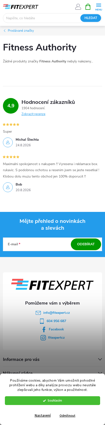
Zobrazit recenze (33, 114)
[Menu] (98, 6)
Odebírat (86, 244)
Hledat (90, 18)
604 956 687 (56, 321)
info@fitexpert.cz (56, 312)
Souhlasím (55, 400)
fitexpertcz (56, 337)
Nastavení (43, 415)
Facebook (56, 329)
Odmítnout (67, 415)
